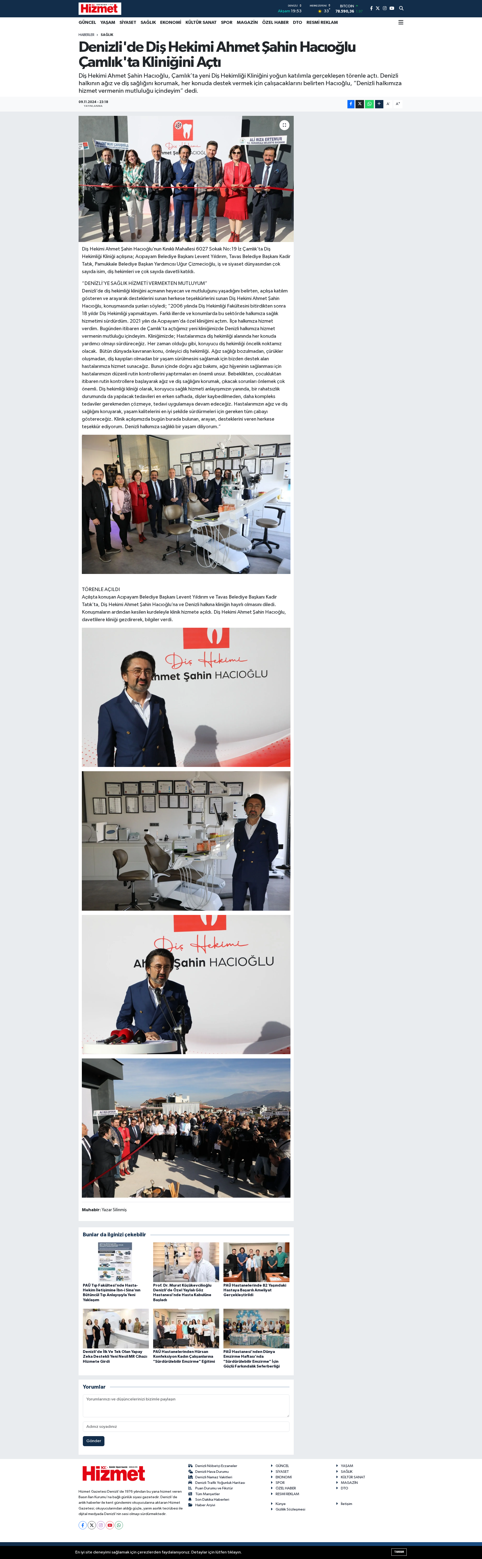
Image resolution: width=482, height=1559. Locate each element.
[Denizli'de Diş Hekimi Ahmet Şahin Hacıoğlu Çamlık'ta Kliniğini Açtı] (186, 179)
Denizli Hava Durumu (212, 1472)
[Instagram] (101, 1525)
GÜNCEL (87, 22)
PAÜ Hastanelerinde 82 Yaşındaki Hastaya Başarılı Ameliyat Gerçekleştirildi (254, 1290)
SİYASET (127, 22)
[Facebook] (83, 1525)
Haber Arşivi (205, 1505)
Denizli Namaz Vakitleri (213, 1477)
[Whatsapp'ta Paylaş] (369, 104)
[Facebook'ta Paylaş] (350, 104)
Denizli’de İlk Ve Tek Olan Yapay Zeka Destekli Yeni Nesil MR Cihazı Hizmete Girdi (115, 1356)
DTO (297, 22)
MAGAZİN (247, 22)
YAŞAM (107, 22)
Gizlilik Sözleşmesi (290, 1509)
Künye (281, 1504)
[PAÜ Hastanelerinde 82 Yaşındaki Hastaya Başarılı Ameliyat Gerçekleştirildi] (256, 1262)
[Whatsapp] (119, 1525)
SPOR (226, 22)
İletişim (346, 1504)
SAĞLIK (148, 22)
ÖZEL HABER (275, 22)
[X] (92, 1525)
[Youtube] (110, 1525)
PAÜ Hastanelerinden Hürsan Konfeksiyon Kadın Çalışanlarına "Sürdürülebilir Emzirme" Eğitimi (184, 1356)
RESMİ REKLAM (322, 22)
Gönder (93, 1441)
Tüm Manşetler (207, 1494)
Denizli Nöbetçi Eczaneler (216, 1466)
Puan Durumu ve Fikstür (214, 1488)
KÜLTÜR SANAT (201, 22)
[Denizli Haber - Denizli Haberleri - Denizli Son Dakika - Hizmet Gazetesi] (100, 8)
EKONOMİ (170, 22)
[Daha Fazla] (379, 104)
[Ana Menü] (400, 22)
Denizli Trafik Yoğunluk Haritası (220, 1483)
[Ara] (401, 9)
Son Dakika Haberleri (212, 1499)
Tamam (399, 1551)
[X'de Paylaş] (359, 104)
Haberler (86, 35)
